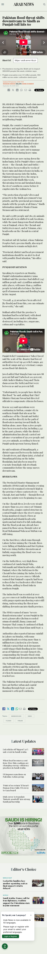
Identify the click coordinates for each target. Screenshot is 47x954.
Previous (3, 43)
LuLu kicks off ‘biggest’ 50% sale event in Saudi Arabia (15, 750)
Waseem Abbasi (9, 84)
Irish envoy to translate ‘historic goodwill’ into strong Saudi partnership (16, 799)
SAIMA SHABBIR (28, 84)
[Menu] (2, 4)
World (5, 895)
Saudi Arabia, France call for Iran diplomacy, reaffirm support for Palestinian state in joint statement (16, 902)
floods (8, 720)
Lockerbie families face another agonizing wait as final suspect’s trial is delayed (15, 885)
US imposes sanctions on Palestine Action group (14, 775)
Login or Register (10, 936)
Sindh (30, 716)
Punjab (20, 720)
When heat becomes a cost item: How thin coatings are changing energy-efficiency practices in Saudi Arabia (16, 764)
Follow (40, 90)
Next (44, 43)
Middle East (7, 878)
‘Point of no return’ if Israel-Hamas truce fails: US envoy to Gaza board (16, 788)
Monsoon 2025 (16, 716)
